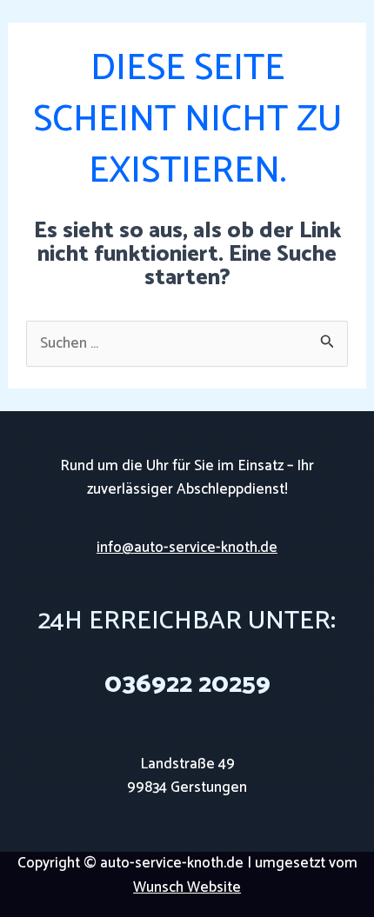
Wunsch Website (187, 887)
